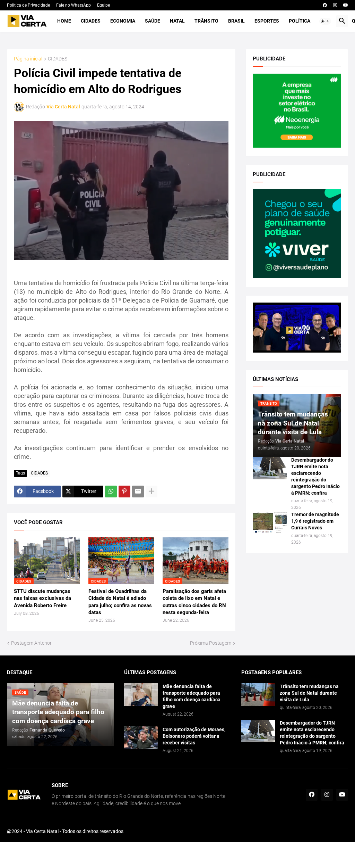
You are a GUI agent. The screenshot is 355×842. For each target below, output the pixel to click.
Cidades (91, 21)
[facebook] (325, 5)
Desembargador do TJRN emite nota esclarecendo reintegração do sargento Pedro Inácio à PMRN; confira (315, 476)
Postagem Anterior (31, 643)
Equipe (103, 5)
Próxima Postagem (210, 643)
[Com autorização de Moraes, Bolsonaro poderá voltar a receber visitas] (141, 737)
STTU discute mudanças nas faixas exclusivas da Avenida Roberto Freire (42, 598)
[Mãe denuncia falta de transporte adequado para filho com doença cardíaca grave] (141, 694)
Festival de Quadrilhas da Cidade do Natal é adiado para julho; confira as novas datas (120, 602)
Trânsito (206, 21)
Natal (177, 21)
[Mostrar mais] (151, 491)
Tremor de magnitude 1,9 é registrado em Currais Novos (315, 521)
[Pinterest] (124, 491)
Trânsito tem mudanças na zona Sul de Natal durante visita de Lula (309, 693)
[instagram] (335, 5)
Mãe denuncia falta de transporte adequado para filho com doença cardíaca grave (191, 696)
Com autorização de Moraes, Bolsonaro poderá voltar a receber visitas (194, 736)
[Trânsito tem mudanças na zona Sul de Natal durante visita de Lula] (258, 694)
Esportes (266, 21)
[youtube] (345, 5)
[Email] (138, 491)
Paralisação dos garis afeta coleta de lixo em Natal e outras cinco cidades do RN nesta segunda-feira (194, 602)
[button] (325, 21)
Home (64, 21)
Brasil (236, 21)
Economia (122, 21)
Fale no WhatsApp (73, 5)
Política (299, 21)
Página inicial (28, 58)
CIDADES (57, 58)
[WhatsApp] (111, 491)
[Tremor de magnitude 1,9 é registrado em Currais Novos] (270, 522)
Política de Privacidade (28, 5)
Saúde (152, 21)
